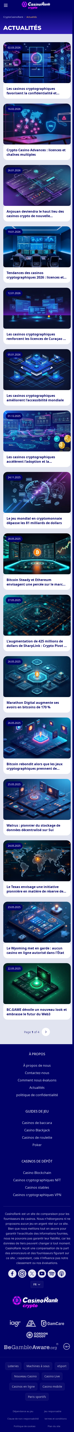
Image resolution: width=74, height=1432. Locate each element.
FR (35, 1284)
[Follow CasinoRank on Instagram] (22, 1274)
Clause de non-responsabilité (23, 1418)
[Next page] (46, 1032)
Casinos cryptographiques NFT (37, 1180)
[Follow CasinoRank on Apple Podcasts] (62, 1274)
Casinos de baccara (37, 1123)
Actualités (37, 1087)
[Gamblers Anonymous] (31, 1323)
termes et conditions (56, 1418)
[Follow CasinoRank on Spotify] (52, 1274)
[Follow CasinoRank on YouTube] (42, 1274)
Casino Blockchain (37, 1172)
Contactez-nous (37, 1073)
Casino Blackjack (37, 1130)
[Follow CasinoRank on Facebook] (12, 1274)
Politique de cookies (24, 1426)
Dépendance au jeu (23, 1411)
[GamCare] (52, 1323)
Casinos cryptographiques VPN (37, 1195)
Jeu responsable (52, 1411)
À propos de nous (37, 1065)
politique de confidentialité (37, 1095)
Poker (37, 1145)
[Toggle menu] (6, 5)
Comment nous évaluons (37, 1080)
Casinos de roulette (37, 1137)
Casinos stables (37, 1187)
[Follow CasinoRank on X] (32, 1274)
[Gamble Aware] (31, 1346)
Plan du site (54, 1426)
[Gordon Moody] (37, 1335)
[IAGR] (15, 1323)
